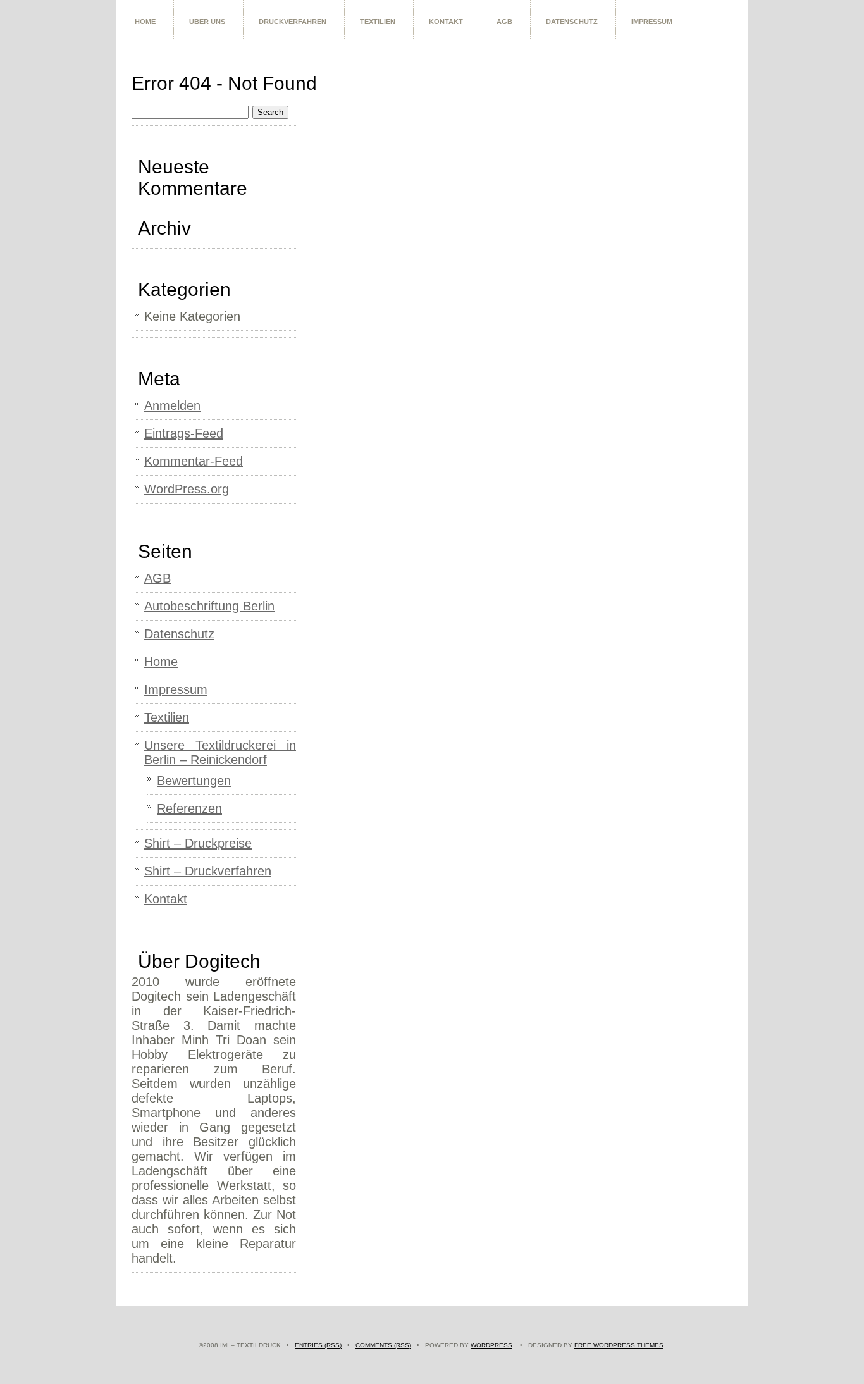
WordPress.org (186, 489)
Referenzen (189, 808)
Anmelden (172, 405)
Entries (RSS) (318, 1345)
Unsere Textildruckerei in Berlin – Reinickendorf (220, 752)
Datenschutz (572, 21)
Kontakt (446, 21)
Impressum (651, 21)
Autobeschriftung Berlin (209, 606)
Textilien (377, 21)
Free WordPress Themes (618, 1345)
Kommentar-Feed (193, 461)
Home (145, 21)
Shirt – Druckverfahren (207, 871)
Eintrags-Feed (183, 433)
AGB (504, 21)
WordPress (491, 1345)
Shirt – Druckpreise (198, 843)
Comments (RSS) (383, 1345)
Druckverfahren (292, 21)
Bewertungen (194, 781)
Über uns (207, 21)
